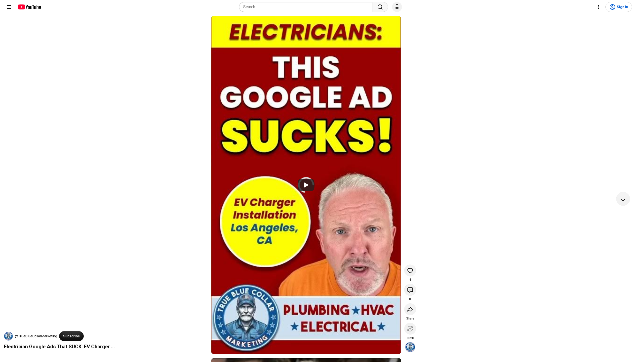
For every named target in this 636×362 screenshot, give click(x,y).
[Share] (410, 309)
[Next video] (623, 199)
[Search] (380, 7)
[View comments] (410, 290)
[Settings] (598, 7)
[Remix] (410, 329)
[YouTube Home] (29, 7)
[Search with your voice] (397, 7)
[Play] (306, 185)
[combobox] (307, 7)
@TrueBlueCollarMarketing (36, 336)
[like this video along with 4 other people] (410, 270)
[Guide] (9, 7)
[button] (8, 336)
